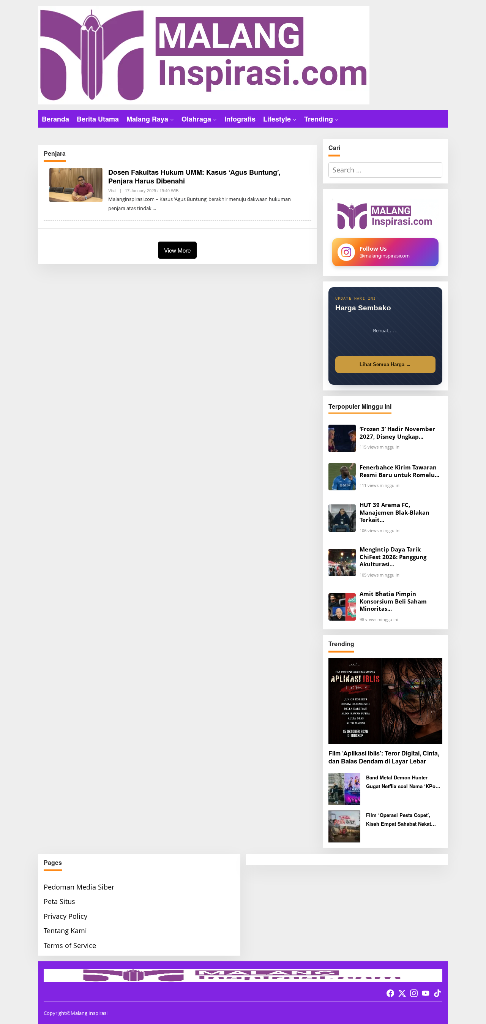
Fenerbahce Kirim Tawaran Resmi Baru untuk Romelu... (399, 471)
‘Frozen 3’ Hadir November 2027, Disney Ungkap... (397, 432)
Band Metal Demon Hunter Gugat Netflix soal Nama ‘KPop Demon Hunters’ (402, 782)
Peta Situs (59, 901)
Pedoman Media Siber (79, 886)
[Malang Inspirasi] (203, 54)
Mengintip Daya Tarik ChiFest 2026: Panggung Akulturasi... (393, 557)
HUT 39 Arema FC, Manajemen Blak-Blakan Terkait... (394, 512)
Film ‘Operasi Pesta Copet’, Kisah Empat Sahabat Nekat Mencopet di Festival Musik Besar (398, 819)
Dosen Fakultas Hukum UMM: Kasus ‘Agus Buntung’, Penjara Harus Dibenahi (194, 176)
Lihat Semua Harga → (385, 364)
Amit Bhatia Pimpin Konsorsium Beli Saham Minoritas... (393, 601)
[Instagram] (414, 993)
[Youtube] (426, 993)
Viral (112, 190)
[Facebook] (390, 993)
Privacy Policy (65, 916)
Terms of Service (70, 945)
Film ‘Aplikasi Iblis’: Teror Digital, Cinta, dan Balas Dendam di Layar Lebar (383, 757)
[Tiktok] (437, 993)
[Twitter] (402, 993)
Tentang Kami (65, 930)
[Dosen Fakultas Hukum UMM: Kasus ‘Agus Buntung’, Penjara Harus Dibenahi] (154, 208)
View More (177, 250)
